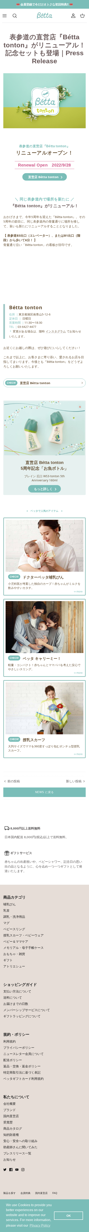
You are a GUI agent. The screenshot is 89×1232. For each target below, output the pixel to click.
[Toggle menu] (6, 15)
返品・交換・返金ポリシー (22, 1066)
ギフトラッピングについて (22, 1016)
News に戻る (44, 792)
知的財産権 (11, 1135)
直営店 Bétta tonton (43, 177)
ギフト (8, 960)
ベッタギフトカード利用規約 (23, 1078)
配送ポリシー (12, 1060)
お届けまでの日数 (15, 1004)
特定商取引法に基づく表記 (22, 1072)
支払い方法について (17, 991)
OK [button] (68, 1215)
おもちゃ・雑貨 (14, 954)
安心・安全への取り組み (20, 1141)
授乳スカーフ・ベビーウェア (23, 935)
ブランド (9, 1110)
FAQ (54, 1193)
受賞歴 (8, 1122)
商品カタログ (12, 1128)
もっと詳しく (43, 489)
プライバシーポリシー (18, 1047)
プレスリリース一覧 (17, 1153)
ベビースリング (14, 929)
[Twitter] (4, 1169)
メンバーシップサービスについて (26, 1010)
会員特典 (25, 1193)
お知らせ (9, 1159)
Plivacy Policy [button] (40, 1225)
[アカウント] (73, 15)
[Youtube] (16, 1169)
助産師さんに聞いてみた (20, 1147)
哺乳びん (9, 904)
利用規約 (9, 1041)
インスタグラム (56, 331)
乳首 (6, 910)
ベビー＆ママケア (15, 941)
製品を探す (9, 1193)
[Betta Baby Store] (44, 16)
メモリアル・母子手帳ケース (23, 948)
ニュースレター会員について (23, 1054)
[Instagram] (22, 1169)
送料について (12, 997)
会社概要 (9, 1103)
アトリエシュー (14, 966)
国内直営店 (11, 1116)
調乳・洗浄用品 (14, 916)
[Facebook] (10, 1169)
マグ (6, 923)
